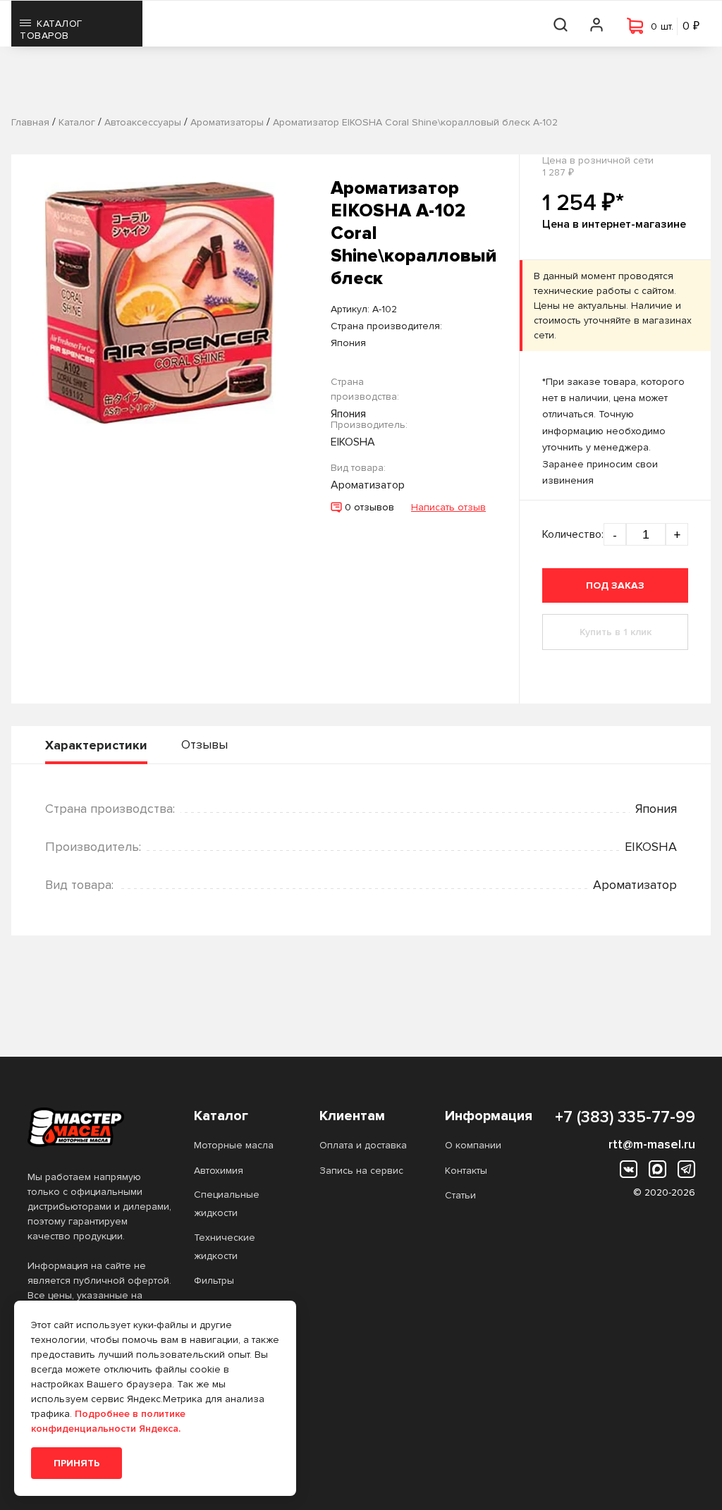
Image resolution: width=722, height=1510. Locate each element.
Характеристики (96, 745)
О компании (473, 1145)
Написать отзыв (448, 507)
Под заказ (615, 585)
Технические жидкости (224, 1247)
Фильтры (214, 1281)
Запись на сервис (361, 1171)
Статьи (460, 1195)
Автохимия (218, 1171)
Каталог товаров (51, 30)
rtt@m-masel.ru (651, 1144)
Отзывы (204, 744)
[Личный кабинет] (597, 24)
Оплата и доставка (363, 1145)
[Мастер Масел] (99, 1127)
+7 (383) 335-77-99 (625, 1117)
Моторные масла (234, 1145)
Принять (76, 1463)
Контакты (466, 1171)
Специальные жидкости (226, 1204)
